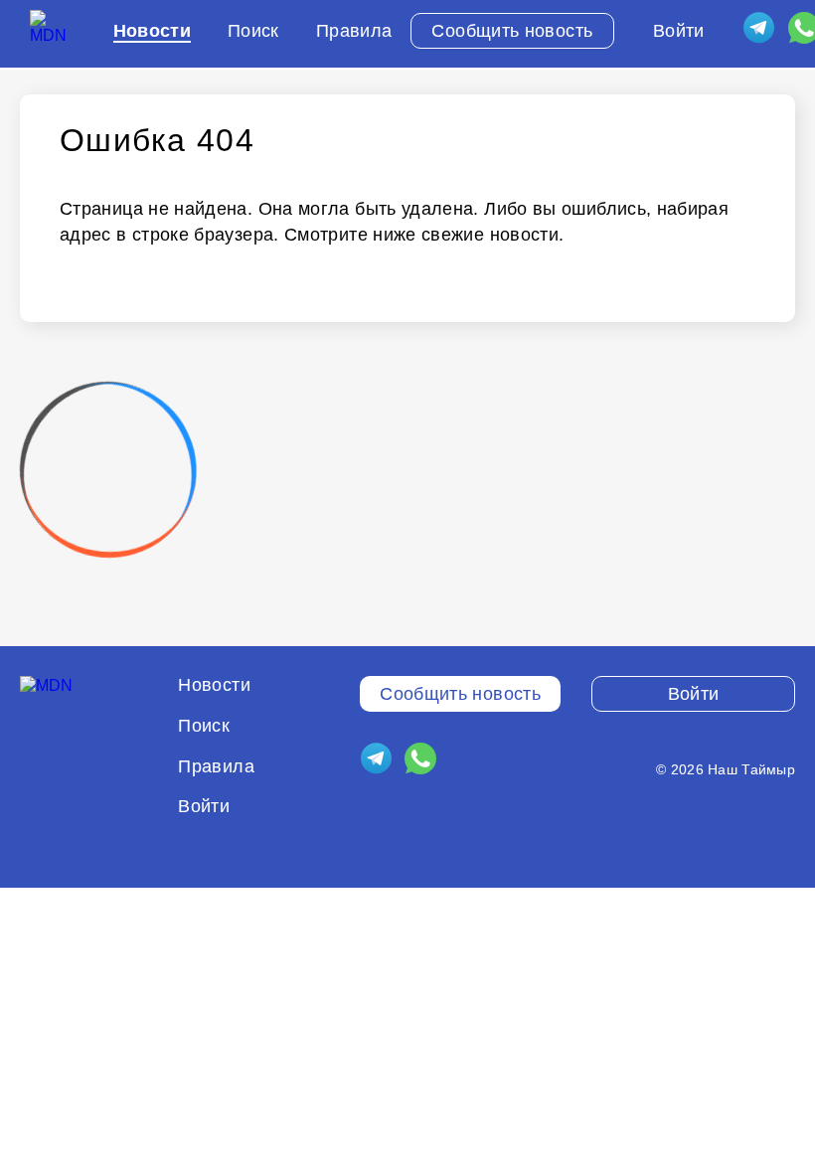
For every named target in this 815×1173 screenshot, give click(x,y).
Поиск (253, 31)
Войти (679, 31)
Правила (354, 31)
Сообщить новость (511, 31)
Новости (152, 31)
